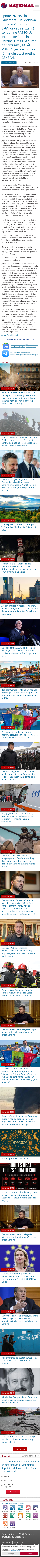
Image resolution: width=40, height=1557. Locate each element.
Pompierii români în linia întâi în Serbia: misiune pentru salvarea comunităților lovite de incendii (16, 993)
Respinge (11, 1553)
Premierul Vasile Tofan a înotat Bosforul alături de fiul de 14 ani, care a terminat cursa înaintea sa (19, 735)
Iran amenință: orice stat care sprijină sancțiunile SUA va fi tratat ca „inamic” (19, 1361)
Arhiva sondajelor (30, 1455)
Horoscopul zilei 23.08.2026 (14, 1158)
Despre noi (6, 1542)
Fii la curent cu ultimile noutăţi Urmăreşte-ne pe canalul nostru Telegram (24, 354)
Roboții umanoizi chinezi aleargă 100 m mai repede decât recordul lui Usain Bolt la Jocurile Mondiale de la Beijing (19, 1196)
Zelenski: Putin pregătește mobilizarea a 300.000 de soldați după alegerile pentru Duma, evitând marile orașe (19, 952)
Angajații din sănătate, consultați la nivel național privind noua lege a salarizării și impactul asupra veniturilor (18, 817)
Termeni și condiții (15, 1550)
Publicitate (18, 1542)
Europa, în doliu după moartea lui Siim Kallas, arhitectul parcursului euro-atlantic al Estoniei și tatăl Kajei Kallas (19, 1277)
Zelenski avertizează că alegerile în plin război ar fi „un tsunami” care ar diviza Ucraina (18, 1237)
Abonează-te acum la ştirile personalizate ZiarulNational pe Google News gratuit (24, 346)
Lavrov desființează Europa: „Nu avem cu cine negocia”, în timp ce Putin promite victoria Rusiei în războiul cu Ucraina (19, 1319)
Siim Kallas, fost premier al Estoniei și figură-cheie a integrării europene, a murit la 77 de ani (19, 1400)
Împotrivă (8, 1480)
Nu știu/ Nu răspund (8, 1485)
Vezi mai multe (20, 1449)
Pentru (6, 1476)
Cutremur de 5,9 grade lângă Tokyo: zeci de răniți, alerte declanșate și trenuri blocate (18, 1439)
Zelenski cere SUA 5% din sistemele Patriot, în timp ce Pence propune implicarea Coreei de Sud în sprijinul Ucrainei (18, 651)
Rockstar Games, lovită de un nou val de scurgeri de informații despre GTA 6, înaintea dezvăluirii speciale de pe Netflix (19, 694)
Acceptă (29, 1553)
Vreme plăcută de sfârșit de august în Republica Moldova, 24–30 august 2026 (18, 527)
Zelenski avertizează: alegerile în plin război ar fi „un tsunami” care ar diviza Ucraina (19, 1032)
